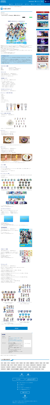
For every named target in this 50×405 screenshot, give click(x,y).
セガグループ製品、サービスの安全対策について (24, 387)
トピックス (39, 4)
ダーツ (33, 4)
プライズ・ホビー (20, 4)
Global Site (25, 392)
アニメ (28, 4)
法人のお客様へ (18, 379)
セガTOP (2, 6)
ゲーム (12, 4)
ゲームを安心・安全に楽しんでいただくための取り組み (25, 382)
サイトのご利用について (21, 384)
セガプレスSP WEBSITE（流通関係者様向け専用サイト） (31, 379)
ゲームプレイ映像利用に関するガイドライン (24, 389)
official (16, 328)
